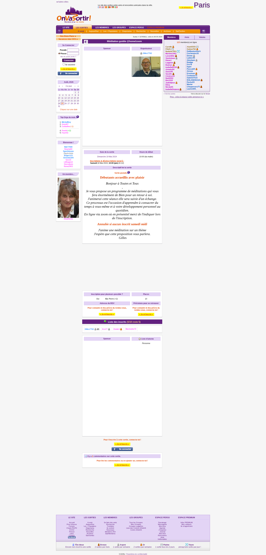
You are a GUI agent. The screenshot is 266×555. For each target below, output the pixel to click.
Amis (187, 37)
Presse (72, 532)
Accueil (72, 522)
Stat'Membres (110, 534)
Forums (72, 526)
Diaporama (127, 31)
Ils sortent (110, 528)
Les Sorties (82, 28)
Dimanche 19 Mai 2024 (107, 157)
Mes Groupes (136, 524)
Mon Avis (162, 534)
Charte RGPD (71, 528)
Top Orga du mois (68, 117)
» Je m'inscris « (186, 7)
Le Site (66, 27)
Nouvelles (154, 31)
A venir (81, 31)
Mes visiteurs (186, 524)
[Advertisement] (154, 16)
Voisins (202, 37)
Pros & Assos (72, 524)
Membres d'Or (110, 532)
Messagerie (162, 524)
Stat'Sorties (180, 31)
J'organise (162, 530)
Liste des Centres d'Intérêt (136, 528)
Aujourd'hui (94, 31)
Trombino (110, 526)
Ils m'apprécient (186, 526)
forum (208, 94)
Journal (162, 532)
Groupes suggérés (136, 526)
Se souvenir (70, 65)
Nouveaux (110, 530)
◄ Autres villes (62, 2)
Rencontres (162, 535)
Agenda (162, 528)
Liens (72, 534)
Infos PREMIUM (187, 522)
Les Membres (102, 27)
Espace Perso (136, 27)
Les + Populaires (110, 31)
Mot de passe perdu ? (68, 56)
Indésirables (162, 539)
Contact (72, 535)
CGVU (71, 530)
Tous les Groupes (136, 522)
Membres (171, 37)
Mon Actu (162, 526)
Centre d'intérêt (136, 530)
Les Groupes (119, 27)
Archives (167, 31)
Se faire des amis (110, 522)
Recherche (141, 31)
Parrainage (162, 522)
